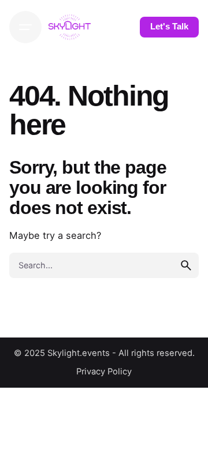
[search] (186, 265)
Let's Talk (169, 26)
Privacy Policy (104, 371)
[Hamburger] (25, 27)
